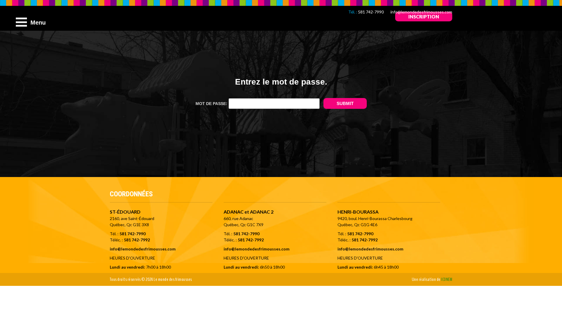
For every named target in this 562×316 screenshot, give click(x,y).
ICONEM (446, 279)
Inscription (423, 16)
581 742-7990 (371, 11)
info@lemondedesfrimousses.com (421, 11)
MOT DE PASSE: (212, 103)
